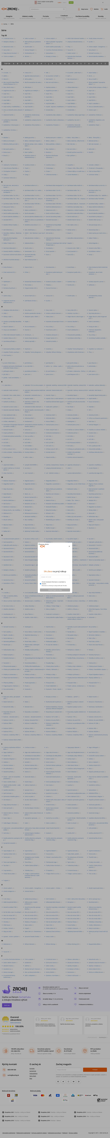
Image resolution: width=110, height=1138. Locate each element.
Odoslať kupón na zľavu (55, 591)
